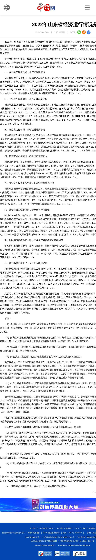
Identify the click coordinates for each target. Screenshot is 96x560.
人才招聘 (60, 528)
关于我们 (33, 528)
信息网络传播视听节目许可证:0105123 (44, 541)
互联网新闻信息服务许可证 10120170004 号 (59, 537)
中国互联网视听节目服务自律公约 (13, 533)
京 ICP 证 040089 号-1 (32, 537)
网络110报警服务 (34, 533)
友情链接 (92, 528)
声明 (84, 528)
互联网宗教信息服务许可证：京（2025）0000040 (77, 541)
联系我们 (69, 528)
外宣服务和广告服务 (46, 528)
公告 (77, 528)
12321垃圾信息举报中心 (51, 533)
